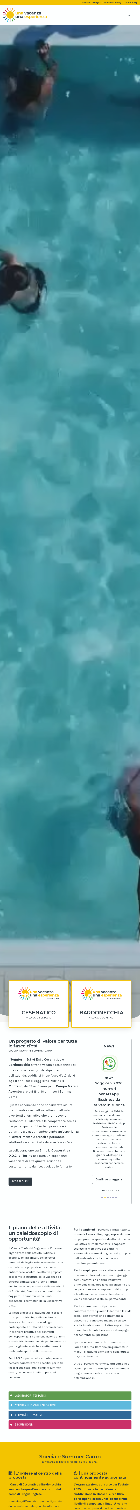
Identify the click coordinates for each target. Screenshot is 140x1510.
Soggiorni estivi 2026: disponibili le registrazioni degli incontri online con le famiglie (109, 1085)
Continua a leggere (109, 1166)
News (109, 1068)
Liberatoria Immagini (91, 2)
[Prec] (97, 1105)
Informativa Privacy (112, 2)
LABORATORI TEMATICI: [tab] (30, 1382)
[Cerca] (128, 15)
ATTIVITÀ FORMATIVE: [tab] (29, 1402)
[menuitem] (91, 2)
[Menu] (135, 15)
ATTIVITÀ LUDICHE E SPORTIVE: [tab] (35, 1392)
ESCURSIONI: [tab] (24, 1411)
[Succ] (121, 1105)
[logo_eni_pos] (25, 15)
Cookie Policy (131, 2)
